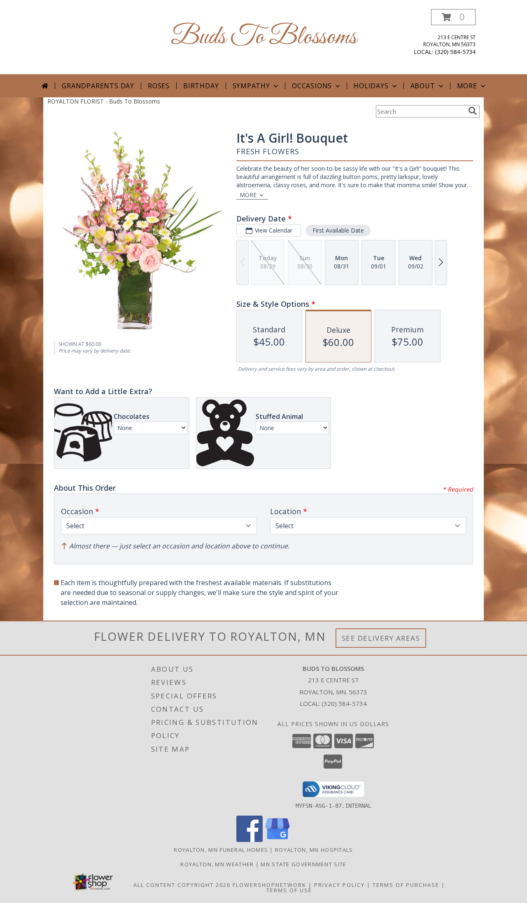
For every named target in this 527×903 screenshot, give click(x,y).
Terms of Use (289, 890)
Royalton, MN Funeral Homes (221, 850)
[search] (472, 110)
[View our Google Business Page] (277, 840)
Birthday (201, 85)
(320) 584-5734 (455, 52)
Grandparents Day (98, 85)
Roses (159, 85)
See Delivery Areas (381, 638)
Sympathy (251, 85)
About (422, 85)
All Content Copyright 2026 (182, 885)
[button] (453, 17)
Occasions (312, 85)
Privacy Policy (339, 885)
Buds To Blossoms (264, 37)
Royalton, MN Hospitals (314, 850)
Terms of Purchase (406, 885)
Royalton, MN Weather (217, 864)
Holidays (371, 85)
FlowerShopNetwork (269, 885)
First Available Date (338, 230)
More (467, 85)
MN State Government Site (303, 864)
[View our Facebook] (249, 840)
